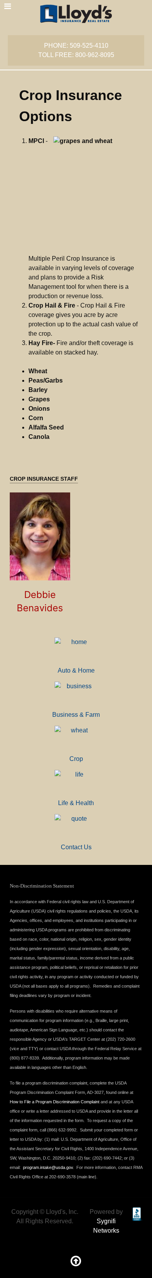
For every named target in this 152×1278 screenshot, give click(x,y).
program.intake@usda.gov (48, 1167)
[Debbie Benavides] (40, 536)
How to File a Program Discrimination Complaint (54, 1101)
